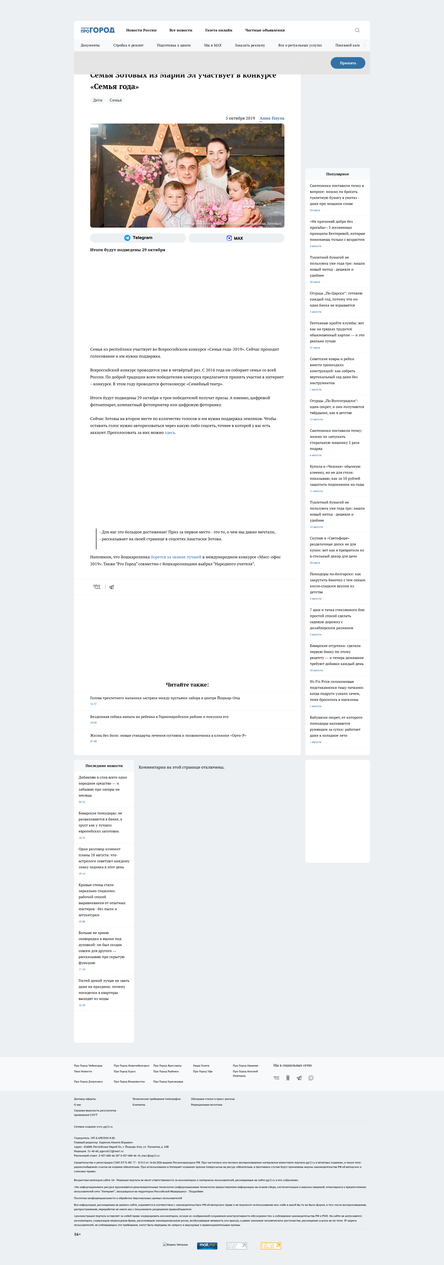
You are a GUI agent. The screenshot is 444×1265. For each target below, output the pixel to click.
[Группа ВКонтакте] (276, 1078)
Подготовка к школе (174, 45)
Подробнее (196, 1191)
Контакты (139, 1104)
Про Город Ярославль (167, 1065)
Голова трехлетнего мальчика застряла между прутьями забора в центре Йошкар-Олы (165, 700)
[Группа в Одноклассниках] (288, 1078)
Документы (90, 45)
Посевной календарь (353, 45)
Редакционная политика (206, 1104)
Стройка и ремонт (128, 45)
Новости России (141, 30)
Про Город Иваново (245, 1065)
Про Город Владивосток (129, 1081)
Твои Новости (83, 1071)
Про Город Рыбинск (166, 1071)
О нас (77, 1104)
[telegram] (113, 587)
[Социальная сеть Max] (236, 238)
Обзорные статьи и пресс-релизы (213, 1099)
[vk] (97, 587)
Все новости (181, 30)
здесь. (170, 432)
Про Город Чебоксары (88, 1065)
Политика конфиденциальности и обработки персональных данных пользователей (128, 1198)
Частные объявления (265, 30)
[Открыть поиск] (357, 30)
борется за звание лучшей (176, 557)
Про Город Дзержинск (88, 1081)
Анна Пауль (272, 118)
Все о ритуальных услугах (300, 45)
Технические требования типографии (157, 1099)
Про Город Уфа (203, 1071)
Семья (116, 100)
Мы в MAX (213, 45)
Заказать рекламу (250, 45)
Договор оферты (85, 1099)
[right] (365, 45)
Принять (348, 63)
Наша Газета (201, 1065)
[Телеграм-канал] (138, 238)
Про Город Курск (125, 1071)
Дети (97, 100)
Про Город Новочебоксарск (131, 1065)
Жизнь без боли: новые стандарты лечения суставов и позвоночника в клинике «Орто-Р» (168, 738)
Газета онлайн (218, 30)
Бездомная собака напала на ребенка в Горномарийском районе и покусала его (159, 719)
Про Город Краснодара (168, 1081)
